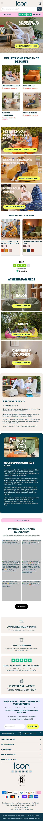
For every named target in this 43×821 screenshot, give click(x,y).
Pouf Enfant (35, 803)
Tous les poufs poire (8, 803)
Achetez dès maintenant (28, 178)
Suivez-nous (22, 606)
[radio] (2, 250)
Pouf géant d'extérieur (12, 805)
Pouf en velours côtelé (28, 805)
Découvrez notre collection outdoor (20, 150)
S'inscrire (32, 726)
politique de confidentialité (23, 719)
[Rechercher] (39, 9)
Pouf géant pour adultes (23, 803)
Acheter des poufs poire (26, 46)
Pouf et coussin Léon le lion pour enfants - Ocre (9, 242)
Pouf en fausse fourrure (21, 807)
